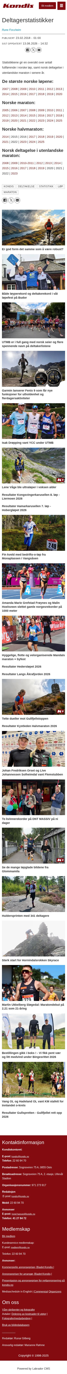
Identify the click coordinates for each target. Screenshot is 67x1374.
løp (60, 186)
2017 (32, 94)
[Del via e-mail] (38, 50)
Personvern (8, 1331)
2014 (5, 94)
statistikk (46, 186)
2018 (41, 94)
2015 (14, 94)
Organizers (55, 1291)
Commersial (41, 1291)
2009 (23, 89)
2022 (32, 120)
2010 (32, 89)
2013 (59, 89)
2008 (14, 89)
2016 (23, 94)
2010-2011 (27, 163)
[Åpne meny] (61, 6)
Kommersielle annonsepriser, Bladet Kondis (27, 1267)
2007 (5, 89)
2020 (59, 94)
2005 (5, 110)
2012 (50, 89)
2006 (14, 110)
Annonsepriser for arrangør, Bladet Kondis (26, 1274)
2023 (41, 120)
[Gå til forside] (18, 6)
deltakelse (26, 186)
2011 (41, 89)
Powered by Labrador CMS (33, 1368)
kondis (9, 186)
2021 (23, 120)
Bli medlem (47, 5)
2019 (50, 94)
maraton (10, 192)
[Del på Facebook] (27, 50)
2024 (50, 120)
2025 (59, 120)
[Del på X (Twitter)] (33, 50)
